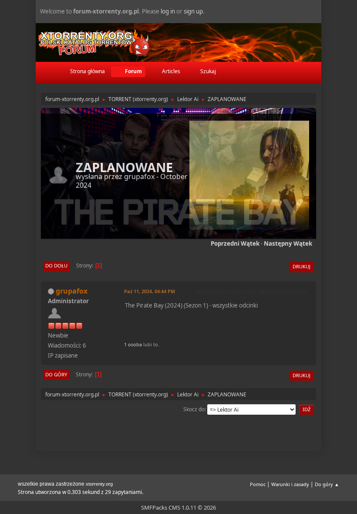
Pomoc (258, 484)
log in (168, 11)
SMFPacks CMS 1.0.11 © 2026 (178, 507)
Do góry (56, 374)
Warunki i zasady (290, 484)
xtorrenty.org (99, 484)
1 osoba (133, 344)
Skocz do (194, 409)
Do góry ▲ (327, 484)
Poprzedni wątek (235, 243)
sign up (193, 11)
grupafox (139, 176)
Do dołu (56, 265)
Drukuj (301, 266)
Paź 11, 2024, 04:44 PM (149, 291)
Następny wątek (288, 243)
